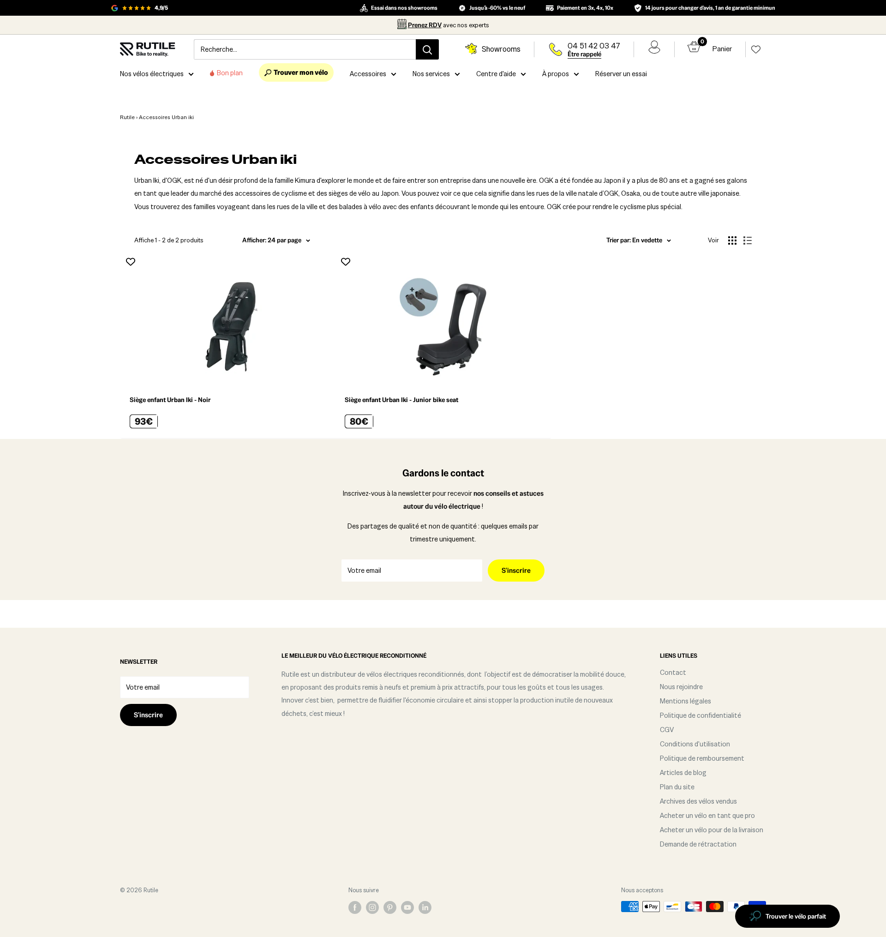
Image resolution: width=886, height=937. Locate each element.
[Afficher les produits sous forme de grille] (732, 240)
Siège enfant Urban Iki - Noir (170, 400)
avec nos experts (448, 25)
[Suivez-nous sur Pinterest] (389, 907)
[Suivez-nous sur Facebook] (354, 907)
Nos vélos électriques (152, 73)
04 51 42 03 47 (594, 46)
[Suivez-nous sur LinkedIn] (425, 907)
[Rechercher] (427, 49)
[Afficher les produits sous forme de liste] (747, 240)
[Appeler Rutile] (555, 49)
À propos (555, 73)
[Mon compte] (654, 49)
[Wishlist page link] (755, 49)
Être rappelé (584, 54)
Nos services (431, 73)
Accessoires (368, 73)
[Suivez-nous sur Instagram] (372, 907)
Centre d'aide (496, 73)
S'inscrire (516, 570)
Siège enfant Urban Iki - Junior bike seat (401, 400)
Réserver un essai (621, 73)
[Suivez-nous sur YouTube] (407, 907)
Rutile (127, 117)
